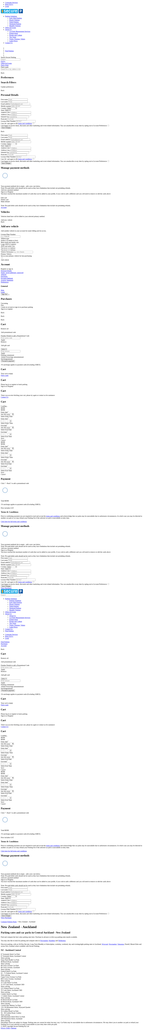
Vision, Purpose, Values (17, 39)
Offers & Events (10, 28)
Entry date (4, 412)
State (2, 110)
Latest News (13, 41)
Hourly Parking (14, 20)
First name (4, 99)
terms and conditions (25, 123)
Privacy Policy (6, 1028)
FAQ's (3, 61)
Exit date (4, 425)
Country (3, 108)
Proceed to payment (8, 361)
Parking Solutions (11, 16)
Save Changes (6, 128)
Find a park (4, 375)
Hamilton (52, 941)
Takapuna (120, 944)
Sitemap (13, 1028)
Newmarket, (44, 941)
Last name (4, 102)
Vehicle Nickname (7, 252)
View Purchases (6, 588)
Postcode (4, 119)
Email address (5, 104)
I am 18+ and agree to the (16, 123)
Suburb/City (5, 117)
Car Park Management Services (19, 31)
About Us (8, 29)
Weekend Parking (15, 24)
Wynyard (105, 944)
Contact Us (9, 43)
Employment (13, 33)
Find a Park (5, 65)
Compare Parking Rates (9, 922)
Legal (7, 6)
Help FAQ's (9, 4)
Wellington (62, 941)
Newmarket (113, 944)
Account (4, 207)
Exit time (4, 432)
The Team (12, 37)
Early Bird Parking (15, 18)
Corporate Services (11, 2)
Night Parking (14, 22)
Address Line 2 (6, 114)
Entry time (5, 419)
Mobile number (6, 106)
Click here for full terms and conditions (14, 521)
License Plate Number (8, 121)
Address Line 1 (6, 112)
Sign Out (4, 294)
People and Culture (15, 35)
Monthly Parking (15, 26)
